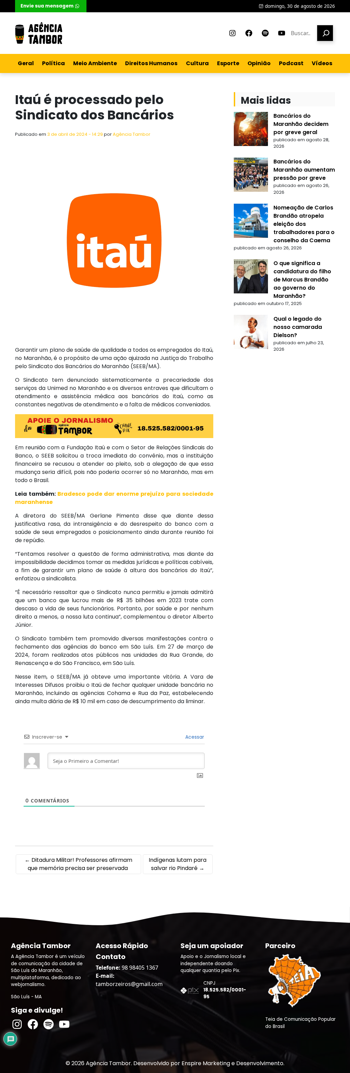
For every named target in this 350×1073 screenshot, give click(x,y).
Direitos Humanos (151, 63)
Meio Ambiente (95, 63)
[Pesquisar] (325, 33)
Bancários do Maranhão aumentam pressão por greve (304, 170)
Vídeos (322, 63)
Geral (26, 63)
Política (53, 63)
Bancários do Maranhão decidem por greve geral (300, 124)
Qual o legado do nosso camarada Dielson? (297, 327)
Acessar (194, 737)
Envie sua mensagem (47, 6)
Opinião (259, 63)
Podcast (291, 63)
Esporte (228, 63)
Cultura (197, 63)
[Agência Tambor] (38, 33)
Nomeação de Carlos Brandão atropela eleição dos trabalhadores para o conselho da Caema (304, 224)
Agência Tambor (131, 134)
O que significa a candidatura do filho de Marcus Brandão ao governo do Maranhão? (302, 279)
